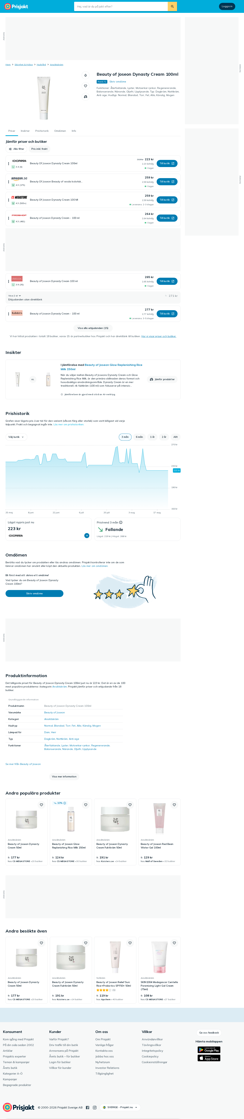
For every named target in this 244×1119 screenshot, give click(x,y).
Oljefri (77, 749)
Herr (53, 732)
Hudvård (41, 64)
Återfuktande (52, 745)
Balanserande (52, 749)
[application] (93, 479)
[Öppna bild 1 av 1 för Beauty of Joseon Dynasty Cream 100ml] (44, 98)
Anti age (74, 738)
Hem (8, 64)
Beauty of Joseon (54, 712)
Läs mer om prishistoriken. (69, 424)
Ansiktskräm (56, 64)
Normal (48, 725)
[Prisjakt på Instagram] (95, 1107)
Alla (79, 725)
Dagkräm (49, 738)
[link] (93, 379)
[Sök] (172, 6)
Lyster (64, 745)
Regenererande (100, 745)
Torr (68, 725)
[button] (85, 75)
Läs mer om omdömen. (95, 566)
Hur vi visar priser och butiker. (158, 336)
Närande (67, 749)
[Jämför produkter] (85, 97)
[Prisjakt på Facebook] (87, 1107)
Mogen (97, 725)
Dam (47, 732)
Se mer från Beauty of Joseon (23, 764)
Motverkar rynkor (80, 745)
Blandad (59, 725)
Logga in (227, 6)
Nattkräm (62, 738)
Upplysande (89, 749)
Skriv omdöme (117, 81)
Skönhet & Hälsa (24, 64)
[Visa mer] (8, 163)
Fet (73, 725)
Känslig (87, 725)
